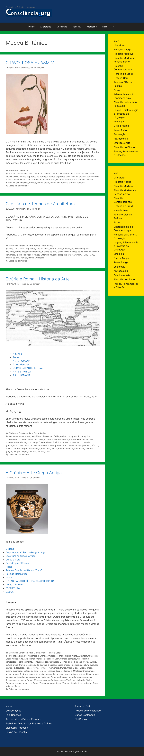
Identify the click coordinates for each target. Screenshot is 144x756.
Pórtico (24, 257)
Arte (21, 659)
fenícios (57, 439)
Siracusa (10, 683)
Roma (31, 257)
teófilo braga (43, 182)
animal (12, 173)
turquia (24, 451)
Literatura (23, 170)
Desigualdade (32, 665)
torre (80, 683)
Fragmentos (53, 668)
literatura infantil (63, 179)
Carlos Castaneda (85, 715)
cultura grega (12, 665)
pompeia (86, 445)
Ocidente (42, 445)
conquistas (38, 662)
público (16, 448)
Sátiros (37, 680)
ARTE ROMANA (21, 360)
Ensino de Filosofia (16, 732)
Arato (74, 656)
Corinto (63, 662)
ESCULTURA (13, 588)
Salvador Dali (82, 706)
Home (9, 706)
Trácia (95, 683)
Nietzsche (92, 26)
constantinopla (13, 439)
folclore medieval (22, 179)
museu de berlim (36, 674)
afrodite (12, 656)
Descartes (62, 26)
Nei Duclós (81, 719)
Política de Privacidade (88, 710)
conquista (85, 436)
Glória (75, 668)
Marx (104, 26)
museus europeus (58, 255)
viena (47, 451)
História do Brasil (123, 73)
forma (18, 251)
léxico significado (24, 255)
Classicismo (83, 659)
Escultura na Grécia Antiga (21, 556)
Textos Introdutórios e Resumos (23, 719)
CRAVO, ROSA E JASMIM (30, 62)
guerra (9, 671)
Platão (31, 26)
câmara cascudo (24, 173)
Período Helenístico (17, 573)
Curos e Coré (13, 559)
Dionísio (75, 665)
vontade (81, 182)
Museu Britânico (20, 182)
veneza (41, 451)
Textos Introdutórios (43, 245)
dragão (82, 176)
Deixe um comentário (19, 185)
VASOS (10, 591)
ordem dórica (85, 674)
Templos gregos (47, 683)
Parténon (45, 677)
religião (24, 448)
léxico (60, 251)
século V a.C (65, 680)
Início (116, 41)
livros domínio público (82, 179)
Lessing (51, 671)
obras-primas (30, 445)
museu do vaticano (71, 442)
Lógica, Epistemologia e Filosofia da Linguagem (126, 114)
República (45, 448)
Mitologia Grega (37, 442)
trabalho (88, 683)
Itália (53, 179)
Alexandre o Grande (37, 656)
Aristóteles (45, 26)
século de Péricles (49, 680)
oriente (51, 445)
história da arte (49, 251)
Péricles (64, 677)
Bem (57, 659)
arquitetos (30, 248)
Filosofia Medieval (124, 53)
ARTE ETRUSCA (22, 371)
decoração (68, 248)
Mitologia (24, 442)
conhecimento (25, 662)
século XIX (79, 448)
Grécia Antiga (40, 653)
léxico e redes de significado (77, 251)
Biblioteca (13, 170)
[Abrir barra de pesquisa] (114, 27)
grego (89, 668)
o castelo (85, 442)
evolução (94, 665)
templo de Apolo (30, 683)
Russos (32, 182)
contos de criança (41, 173)
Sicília (88, 680)
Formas (43, 668)
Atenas (39, 659)
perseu (88, 677)
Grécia (65, 439)
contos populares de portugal (34, 176)
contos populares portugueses (63, 176)
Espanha (48, 439)
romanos (69, 448)
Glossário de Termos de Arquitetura (40, 203)
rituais (54, 448)
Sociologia (119, 134)
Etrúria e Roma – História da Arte (38, 278)
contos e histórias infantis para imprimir (69, 173)
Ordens (10, 548)
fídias (29, 668)
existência (10, 668)
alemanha (13, 436)
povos (9, 448)
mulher (9, 182)
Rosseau (77, 26)
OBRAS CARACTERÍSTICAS (81, 255)
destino (43, 665)
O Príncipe (18, 445)
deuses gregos (63, 665)
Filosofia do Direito (124, 147)
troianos (9, 686)
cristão (30, 439)
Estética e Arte (26, 245)
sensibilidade (79, 680)
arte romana (24, 436)
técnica (18, 683)
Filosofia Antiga (122, 49)
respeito (22, 680)
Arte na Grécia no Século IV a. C (24, 570)
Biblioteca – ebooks (17, 727)
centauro (72, 659)
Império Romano (77, 439)
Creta (23, 439)
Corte (59, 248)
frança (63, 668)
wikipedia (39, 257)
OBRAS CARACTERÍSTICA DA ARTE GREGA (30, 581)
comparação (74, 436)
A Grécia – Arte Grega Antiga (34, 472)
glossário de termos (31, 251)
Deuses (51, 665)
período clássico (76, 677)
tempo (17, 451)
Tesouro (66, 683)
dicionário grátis (82, 248)
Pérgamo (54, 677)
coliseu (63, 436)
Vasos (9, 577)
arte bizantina (42, 248)
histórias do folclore (40, 179)
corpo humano (75, 662)
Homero (43, 671)
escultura (10, 251)
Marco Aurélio (12, 442)
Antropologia (121, 138)
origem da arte (12, 257)
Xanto (17, 686)
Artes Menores (21, 364)
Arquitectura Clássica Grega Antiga (25, 552)
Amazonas (53, 656)
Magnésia (67, 671)
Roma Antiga (40, 433)
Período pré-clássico (18, 563)
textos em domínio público (63, 182)
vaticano (32, 451)
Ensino (117, 90)
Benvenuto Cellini (51, 436)
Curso (22, 665)
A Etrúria (17, 353)
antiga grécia (65, 656)
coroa (53, 248)
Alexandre (22, 656)
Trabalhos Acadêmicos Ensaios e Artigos (29, 723)
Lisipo (59, 671)
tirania (74, 683)
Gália (69, 668)
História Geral (54, 653)
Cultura (92, 662)
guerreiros (17, 671)
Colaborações (13, 710)
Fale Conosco (13, 715)
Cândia (63, 659)
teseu (58, 683)
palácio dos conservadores (68, 445)
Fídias (9, 566)
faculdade (20, 668)
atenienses (49, 659)
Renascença (34, 448)
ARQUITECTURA (17, 248)
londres (89, 439)
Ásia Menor (37, 436)
